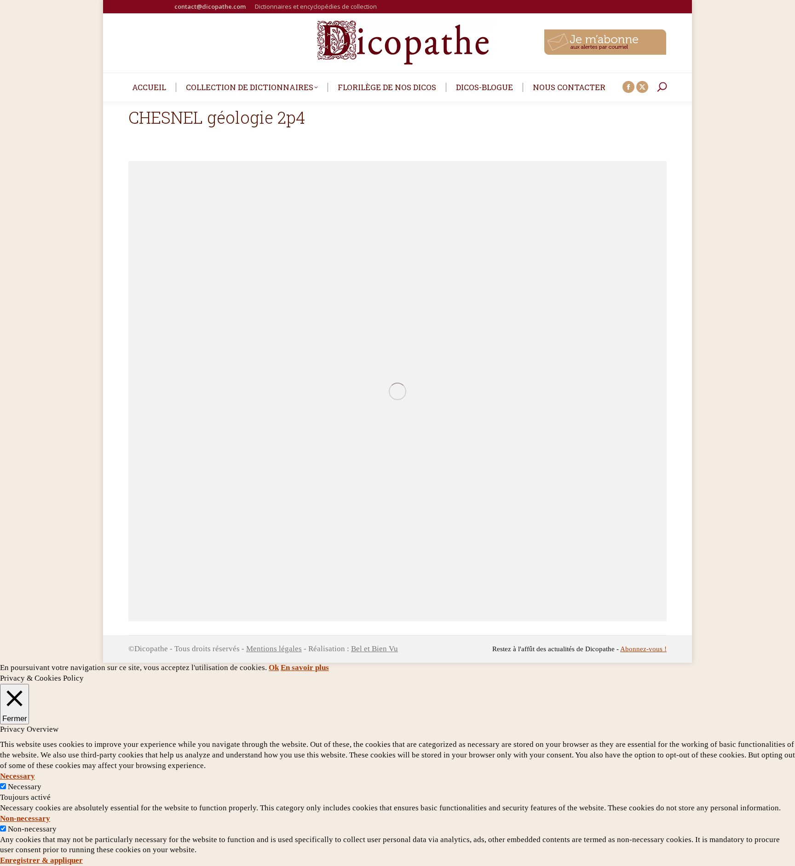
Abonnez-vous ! (643, 649)
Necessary (24, 786)
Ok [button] (274, 667)
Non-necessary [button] (25, 818)
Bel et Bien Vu (374, 648)
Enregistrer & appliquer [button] (41, 860)
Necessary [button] (17, 776)
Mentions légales (274, 648)
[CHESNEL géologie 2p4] (397, 391)
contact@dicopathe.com (210, 6)
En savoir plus (305, 667)
